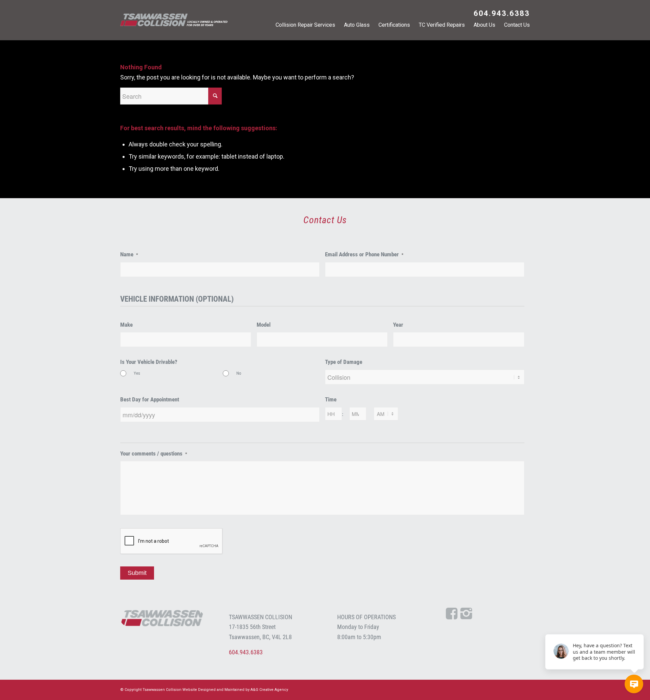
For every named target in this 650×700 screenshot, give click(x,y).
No (238, 373)
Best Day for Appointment (149, 399)
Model (263, 325)
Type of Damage (343, 362)
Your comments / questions (153, 453)
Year (398, 325)
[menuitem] (500, 14)
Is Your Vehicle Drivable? (148, 362)
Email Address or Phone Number (364, 254)
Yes (137, 373)
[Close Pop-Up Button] (640, 627)
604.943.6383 (502, 13)
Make (126, 325)
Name (129, 254)
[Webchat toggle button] (634, 684)
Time (331, 399)
